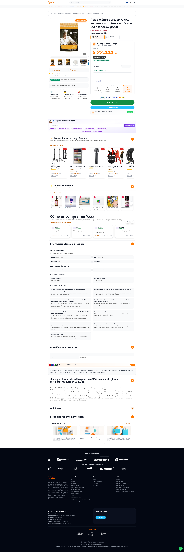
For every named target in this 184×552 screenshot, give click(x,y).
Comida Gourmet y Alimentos (61, 13)
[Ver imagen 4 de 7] (75, 62)
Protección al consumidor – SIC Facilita (125, 491)
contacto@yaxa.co (57, 517)
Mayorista (71, 6)
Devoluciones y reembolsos (122, 487)
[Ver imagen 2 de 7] (60, 62)
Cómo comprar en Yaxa (76, 491)
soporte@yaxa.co (57, 519)
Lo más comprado (75, 485)
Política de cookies (120, 485)
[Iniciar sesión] (130, 2)
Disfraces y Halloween (116, 6)
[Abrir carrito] (134, 2)
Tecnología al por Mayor (76, 501)
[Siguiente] (131, 203)
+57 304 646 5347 (63, 521)
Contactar (101, 517)
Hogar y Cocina (99, 6)
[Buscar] (109, 2)
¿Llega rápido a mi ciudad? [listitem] (64, 128)
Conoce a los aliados (104, 456)
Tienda (94, 479)
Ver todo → (132, 6)
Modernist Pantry (56, 70)
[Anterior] (53, 203)
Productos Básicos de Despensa (77, 13)
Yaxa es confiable (75, 493)
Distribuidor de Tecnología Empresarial (80, 499)
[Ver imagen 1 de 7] (52, 62)
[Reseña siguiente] (132, 221)
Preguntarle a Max (129, 125)
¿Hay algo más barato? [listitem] (89, 128)
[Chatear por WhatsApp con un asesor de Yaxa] (181, 549)
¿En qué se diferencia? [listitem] (101, 128)
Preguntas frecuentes (76, 497)
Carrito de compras (97, 481)
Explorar (73, 481)
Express (65, 6)
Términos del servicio (121, 489)
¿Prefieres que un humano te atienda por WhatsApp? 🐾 (92, 131)
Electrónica (107, 6)
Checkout (95, 483)
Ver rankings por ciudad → (56, 192)
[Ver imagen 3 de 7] (67, 62)
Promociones (58, 6)
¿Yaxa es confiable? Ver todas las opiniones (60, 222)
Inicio (51, 13)
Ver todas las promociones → (57, 145)
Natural (104, 13)
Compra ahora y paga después (78, 487)
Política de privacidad (121, 483)
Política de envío (119, 481)
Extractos (98, 13)
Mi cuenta (95, 485)
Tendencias (78, 6)
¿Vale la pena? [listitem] (53, 128)
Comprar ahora (112, 102)
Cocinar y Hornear (90, 13)
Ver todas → (129, 423)
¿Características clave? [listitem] (77, 128)
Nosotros (73, 495)
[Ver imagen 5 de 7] (83, 62)
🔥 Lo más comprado (88, 6)
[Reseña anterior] (128, 221)
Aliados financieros (75, 489)
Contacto (118, 479)
